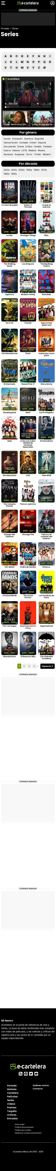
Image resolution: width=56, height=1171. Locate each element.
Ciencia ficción (11, 142)
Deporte (42, 142)
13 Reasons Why (28, 657)
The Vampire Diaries (10, 505)
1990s (29, 170)
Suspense (19, 154)
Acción (7, 138)
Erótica (28, 146)
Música (41, 150)
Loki (28, 475)
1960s (7, 173)
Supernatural (46, 626)
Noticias (12, 1089)
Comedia (23, 142)
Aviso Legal (19, 1124)
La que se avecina (46, 206)
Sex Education (9, 475)
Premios (11, 1107)
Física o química (28, 504)
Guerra (7, 150)
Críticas (11, 1114)
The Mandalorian (9, 354)
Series (15, 28)
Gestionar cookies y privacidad (28, 1133)
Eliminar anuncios (28, 10)
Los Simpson (28, 264)
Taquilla (12, 1111)
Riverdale (46, 294)
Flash (27, 354)
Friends (28, 323)
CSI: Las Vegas (9, 626)
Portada (5, 28)
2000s (21, 170)
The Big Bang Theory (46, 265)
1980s (36, 170)
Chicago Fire (28, 534)
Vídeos (11, 1103)
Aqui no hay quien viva (46, 324)
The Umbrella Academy (46, 658)
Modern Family (28, 294)
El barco (46, 567)
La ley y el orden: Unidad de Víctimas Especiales (28, 444)
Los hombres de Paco (46, 597)
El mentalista (46, 441)
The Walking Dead (9, 265)
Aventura (28, 138)
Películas (12, 1096)
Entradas (12, 1118)
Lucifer (9, 235)
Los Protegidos (46, 413)
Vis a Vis (9, 323)
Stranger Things (28, 235)
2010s (14, 170)
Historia (16, 150)
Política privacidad (24, 1127)
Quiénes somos (41, 1085)
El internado (9, 384)
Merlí (28, 413)
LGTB (24, 150)
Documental (10, 146)
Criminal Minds (9, 596)
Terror (29, 154)
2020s (7, 170)
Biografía (39, 138)
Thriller (37, 154)
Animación (17, 138)
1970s (44, 170)
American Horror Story (28, 627)
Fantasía (47, 146)
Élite (46, 235)
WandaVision (9, 657)
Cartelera (12, 1092)
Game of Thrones (28, 206)
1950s (14, 173)
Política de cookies (23, 1130)
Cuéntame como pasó (46, 355)
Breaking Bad (9, 413)
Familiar (38, 146)
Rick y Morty (46, 384)
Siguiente (46, 666)
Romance (8, 154)
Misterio (32, 150)
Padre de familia (28, 567)
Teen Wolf (46, 475)
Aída (9, 441)
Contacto (38, 1088)
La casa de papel (9, 205)
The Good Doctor (28, 597)
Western (47, 154)
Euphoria (9, 294)
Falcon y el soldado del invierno (46, 537)
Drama (20, 146)
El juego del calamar (9, 536)
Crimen (32, 142)
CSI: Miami (9, 567)
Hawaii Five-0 (28, 384)
